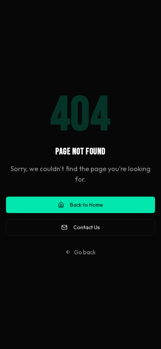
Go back (85, 252)
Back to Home (86, 204)
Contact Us (86, 227)
